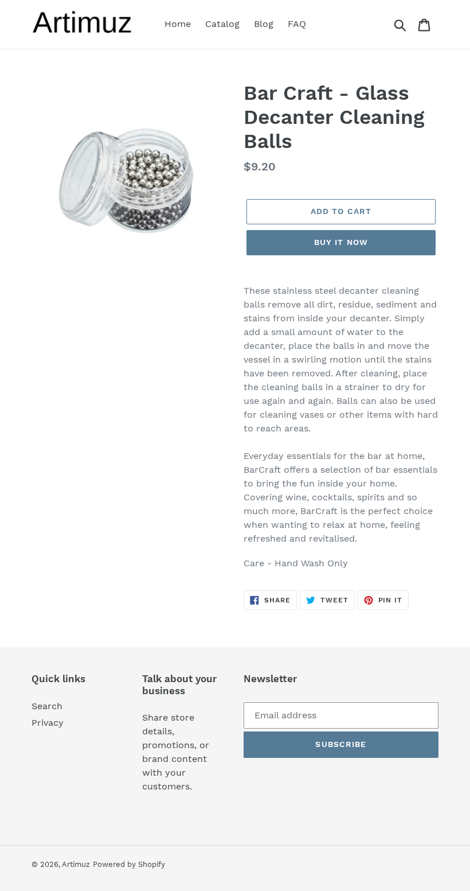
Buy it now (341, 242)
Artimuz (76, 864)
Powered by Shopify (129, 864)
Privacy (48, 722)
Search (47, 706)
